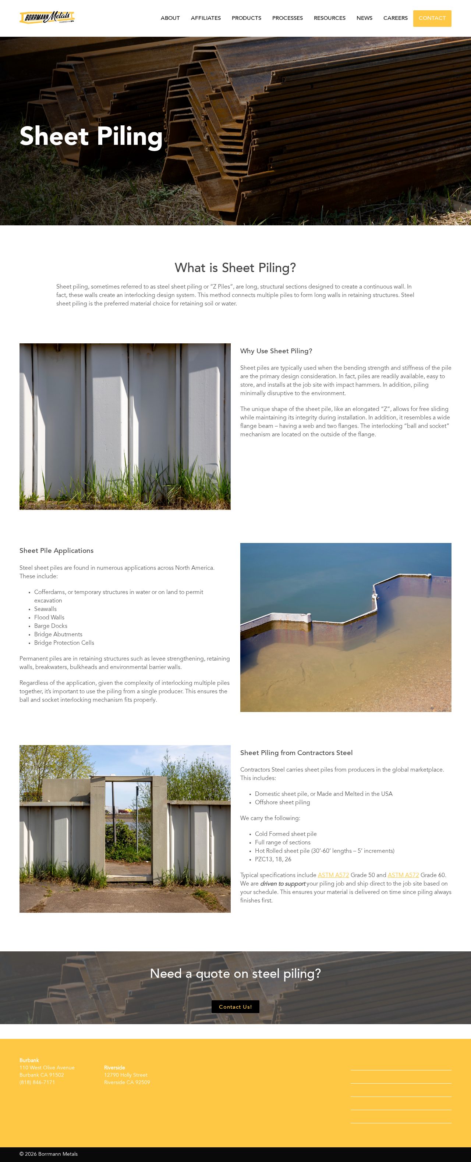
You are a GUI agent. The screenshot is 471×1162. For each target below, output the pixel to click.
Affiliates (206, 18)
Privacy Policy (375, 1116)
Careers (395, 18)
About (170, 18)
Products (246, 18)
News (364, 18)
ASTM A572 (333, 876)
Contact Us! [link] (235, 1007)
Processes (287, 18)
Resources (330, 18)
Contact (432, 18)
